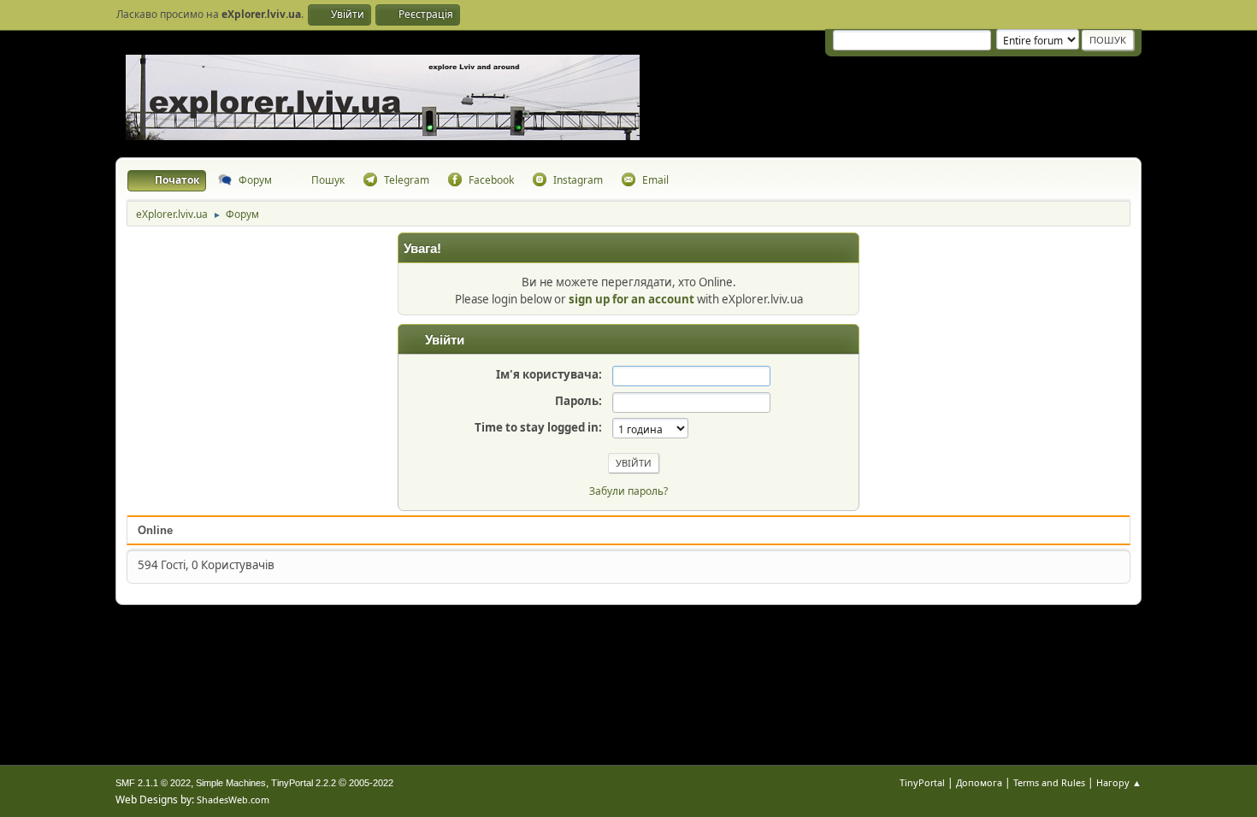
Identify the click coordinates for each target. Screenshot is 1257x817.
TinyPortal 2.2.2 (303, 783)
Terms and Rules (1049, 782)
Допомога (979, 782)
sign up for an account (631, 299)
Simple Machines (231, 783)
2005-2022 (371, 783)
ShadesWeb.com (233, 799)
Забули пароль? (628, 491)
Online (155, 530)
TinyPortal (922, 782)
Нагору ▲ (1119, 782)
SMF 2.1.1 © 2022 (153, 783)
